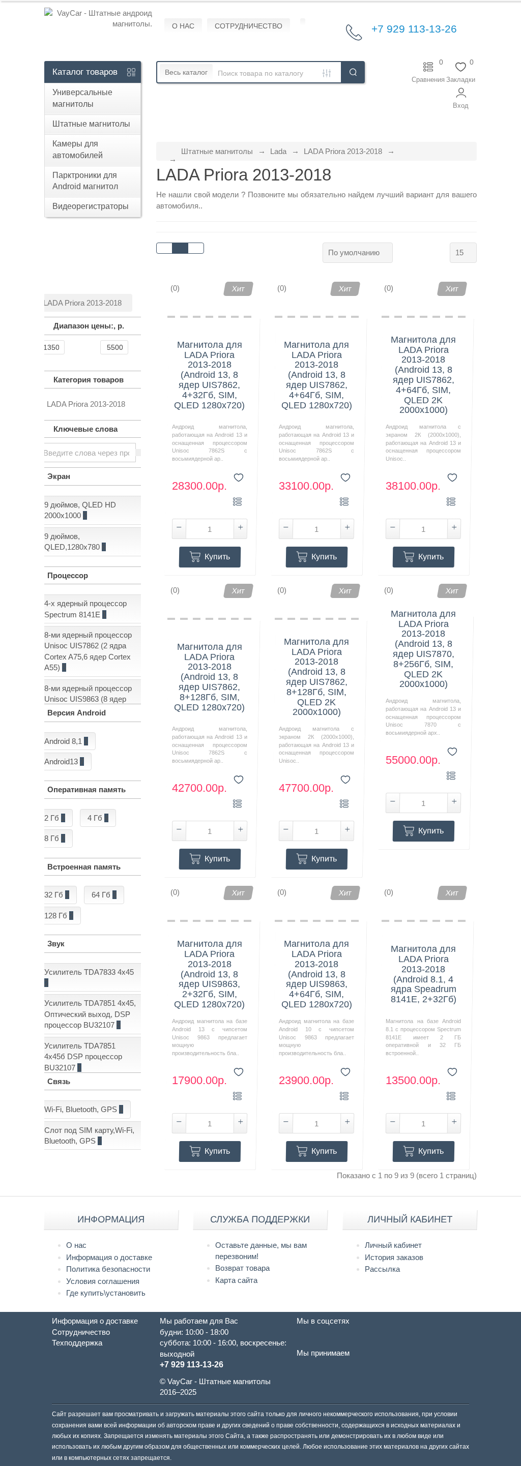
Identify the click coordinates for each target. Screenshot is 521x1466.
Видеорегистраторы (90, 206)
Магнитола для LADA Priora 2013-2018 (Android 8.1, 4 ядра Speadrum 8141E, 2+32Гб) (423, 974)
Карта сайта (236, 1280)
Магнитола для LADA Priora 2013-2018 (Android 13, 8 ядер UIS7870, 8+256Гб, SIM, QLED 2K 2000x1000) (423, 649)
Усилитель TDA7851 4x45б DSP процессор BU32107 (83, 1056)
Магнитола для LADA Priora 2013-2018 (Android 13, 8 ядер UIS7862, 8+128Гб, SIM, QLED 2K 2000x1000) (316, 677)
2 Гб (54, 818)
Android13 (64, 761)
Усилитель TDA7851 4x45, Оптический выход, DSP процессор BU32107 (90, 1014)
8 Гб (54, 838)
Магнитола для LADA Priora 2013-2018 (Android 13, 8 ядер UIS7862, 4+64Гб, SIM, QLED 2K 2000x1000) (423, 375)
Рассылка (382, 1269)
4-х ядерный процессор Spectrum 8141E (85, 608)
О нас (76, 1245)
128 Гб (58, 915)
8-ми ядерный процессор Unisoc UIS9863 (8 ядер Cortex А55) (88, 699)
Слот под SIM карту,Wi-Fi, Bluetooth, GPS (89, 1135)
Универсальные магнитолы (82, 98)
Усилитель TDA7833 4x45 (89, 977)
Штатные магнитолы (91, 123)
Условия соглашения (102, 1281)
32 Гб (56, 894)
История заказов (394, 1257)
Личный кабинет (393, 1245)
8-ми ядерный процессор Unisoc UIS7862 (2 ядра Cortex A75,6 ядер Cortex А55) (88, 651)
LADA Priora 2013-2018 (343, 151)
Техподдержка (77, 1342)
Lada (278, 151)
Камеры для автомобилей (77, 149)
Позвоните (267, 194)
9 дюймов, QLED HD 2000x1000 (80, 510)
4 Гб (98, 818)
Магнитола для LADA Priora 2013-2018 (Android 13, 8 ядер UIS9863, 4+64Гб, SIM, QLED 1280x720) (316, 974)
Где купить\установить (106, 1293)
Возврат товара (242, 1268)
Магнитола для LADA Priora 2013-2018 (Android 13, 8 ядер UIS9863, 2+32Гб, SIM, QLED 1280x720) (209, 974)
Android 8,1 (66, 741)
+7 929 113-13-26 (414, 29)
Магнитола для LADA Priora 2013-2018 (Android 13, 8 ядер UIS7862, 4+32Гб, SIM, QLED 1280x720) (209, 375)
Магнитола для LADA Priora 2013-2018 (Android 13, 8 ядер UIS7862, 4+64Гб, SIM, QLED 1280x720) (316, 375)
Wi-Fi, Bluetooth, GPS (83, 1109)
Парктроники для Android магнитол (85, 181)
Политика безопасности (108, 1269)
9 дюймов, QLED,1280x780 (75, 541)
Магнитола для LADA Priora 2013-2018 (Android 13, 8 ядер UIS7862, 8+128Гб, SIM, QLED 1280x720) (209, 677)
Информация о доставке (109, 1257)
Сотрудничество (81, 1332)
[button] (460, 98)
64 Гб (104, 894)
